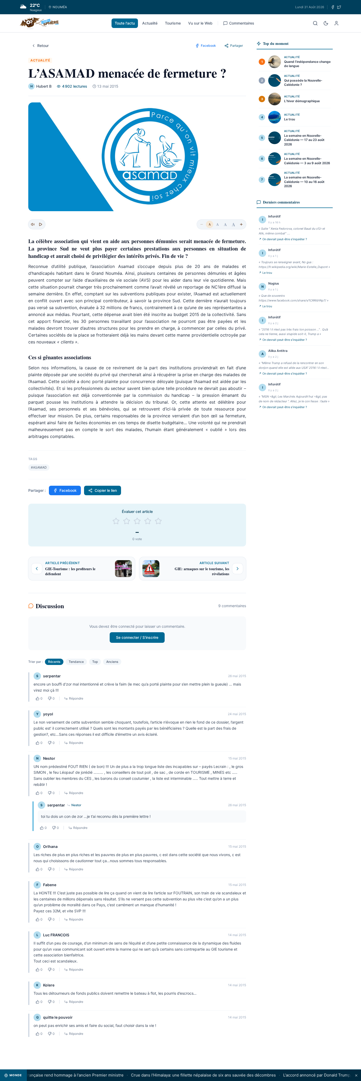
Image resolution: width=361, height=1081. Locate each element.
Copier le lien (106, 490)
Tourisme (173, 23)
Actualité (150, 23)
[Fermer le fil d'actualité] (356, 1075)
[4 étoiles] (147, 521)
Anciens (112, 662)
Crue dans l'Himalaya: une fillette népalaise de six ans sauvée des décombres (193, 1075)
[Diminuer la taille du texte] (201, 224)
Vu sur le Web (200, 23)
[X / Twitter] (339, 7)
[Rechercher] (315, 23)
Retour (43, 45)
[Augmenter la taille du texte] (241, 224)
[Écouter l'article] (40, 224)
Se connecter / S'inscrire (137, 637)
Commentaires (241, 23)
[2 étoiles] (126, 521)
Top (95, 662)
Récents (54, 662)
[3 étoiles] (137, 521)
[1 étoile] (116, 521)
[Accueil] (39, 23)
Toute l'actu (125, 23)
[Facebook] (333, 7)
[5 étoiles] (158, 521)
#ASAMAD (39, 467)
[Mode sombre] (326, 23)
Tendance (76, 662)
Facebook (68, 490)
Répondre (76, 698)
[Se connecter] (336, 23)
